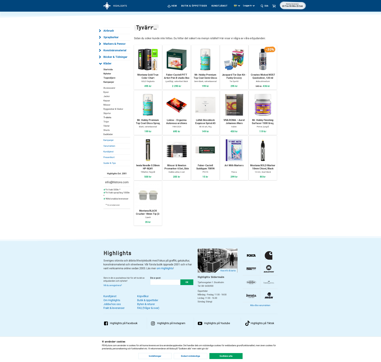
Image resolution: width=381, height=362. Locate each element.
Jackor (106, 96)
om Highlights (165, 268)
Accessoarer (109, 88)
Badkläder (108, 134)
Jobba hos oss (112, 304)
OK (186, 282)
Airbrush (108, 30)
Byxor (106, 92)
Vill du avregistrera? (112, 285)
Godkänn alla (226, 356)
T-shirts (107, 117)
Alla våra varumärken (260, 305)
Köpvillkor (143, 296)
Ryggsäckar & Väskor (113, 109)
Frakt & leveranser (114, 308)
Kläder (107, 63)
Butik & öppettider (194, 5)
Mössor (106, 105)
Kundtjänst (219, 5)
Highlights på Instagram (171, 323)
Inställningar (155, 356)
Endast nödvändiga (190, 356)
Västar (106, 126)
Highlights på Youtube (217, 323)
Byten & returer (146, 304)
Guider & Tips (109, 163)
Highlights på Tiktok (262, 323)
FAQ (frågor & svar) (148, 308)
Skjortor (107, 113)
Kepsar (106, 100)
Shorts (106, 130)
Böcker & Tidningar (115, 56)
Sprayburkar (111, 37)
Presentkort (109, 157)
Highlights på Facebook (124, 323)
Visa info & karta (228, 270)
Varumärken (109, 146)
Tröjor (106, 121)
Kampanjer (108, 140)
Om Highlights (111, 300)
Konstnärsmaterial (114, 50)
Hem (174, 5)
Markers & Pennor (114, 43)
